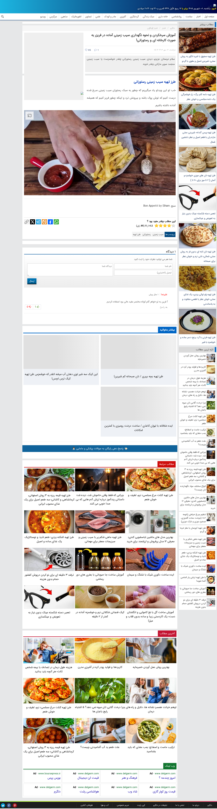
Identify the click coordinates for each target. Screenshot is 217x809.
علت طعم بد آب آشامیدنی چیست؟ (100, 747)
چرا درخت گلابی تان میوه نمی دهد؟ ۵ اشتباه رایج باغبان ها (100, 709)
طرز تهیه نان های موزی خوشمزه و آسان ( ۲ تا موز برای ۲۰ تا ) (199, 178)
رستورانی (147, 234)
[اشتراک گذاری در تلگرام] (38, 221)
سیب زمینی (158, 234)
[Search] (2, 16)
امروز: (213, 8)
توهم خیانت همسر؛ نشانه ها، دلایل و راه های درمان (151, 709)
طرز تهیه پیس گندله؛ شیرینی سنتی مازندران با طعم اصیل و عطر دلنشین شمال (198, 137)
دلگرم (57, 791)
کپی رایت (141, 805)
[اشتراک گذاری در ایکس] (32, 221)
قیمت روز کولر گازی (164, 791)
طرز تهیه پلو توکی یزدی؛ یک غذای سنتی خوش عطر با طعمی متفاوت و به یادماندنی (198, 299)
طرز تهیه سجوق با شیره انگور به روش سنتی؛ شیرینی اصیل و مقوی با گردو (198, 58)
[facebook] (9, 805)
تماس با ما (179, 805)
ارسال (31, 281)
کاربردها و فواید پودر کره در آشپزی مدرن (100, 667)
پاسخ (162, 307)
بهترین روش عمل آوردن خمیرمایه (151, 667)
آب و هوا (104, 805)
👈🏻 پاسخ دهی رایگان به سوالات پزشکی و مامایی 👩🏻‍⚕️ (99, 449)
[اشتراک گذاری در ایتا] (44, 221)
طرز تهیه (137, 234)
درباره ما (196, 805)
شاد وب (132, 791)
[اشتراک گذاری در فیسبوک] (50, 221)
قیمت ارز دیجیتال (88, 777)
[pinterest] (15, 805)
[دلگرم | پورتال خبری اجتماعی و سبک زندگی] (212, 6)
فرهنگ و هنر (129, 777)
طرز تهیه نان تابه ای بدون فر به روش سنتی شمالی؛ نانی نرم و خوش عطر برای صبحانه (197, 256)
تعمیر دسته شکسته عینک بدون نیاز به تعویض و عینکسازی (198, 216)
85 (89, 50)
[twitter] (3, 805)
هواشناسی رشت (89, 791)
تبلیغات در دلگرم (160, 805)
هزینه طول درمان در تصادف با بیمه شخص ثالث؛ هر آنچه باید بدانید (48, 669)
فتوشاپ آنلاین (87, 805)
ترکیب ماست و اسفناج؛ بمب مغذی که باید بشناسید (151, 749)
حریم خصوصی (123, 805)
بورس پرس (54, 777)
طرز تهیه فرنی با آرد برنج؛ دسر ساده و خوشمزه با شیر (197, 340)
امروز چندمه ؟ (167, 777)
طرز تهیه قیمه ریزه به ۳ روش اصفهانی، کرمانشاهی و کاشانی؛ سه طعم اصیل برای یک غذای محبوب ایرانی (49, 751)
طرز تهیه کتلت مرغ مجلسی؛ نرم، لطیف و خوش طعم (48, 709)
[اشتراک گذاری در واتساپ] (56, 221)
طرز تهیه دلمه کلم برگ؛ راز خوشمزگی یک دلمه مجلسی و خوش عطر (198, 97)
